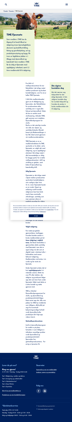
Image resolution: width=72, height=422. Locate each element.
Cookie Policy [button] (50, 209)
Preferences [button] (43, 211)
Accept (36, 215)
